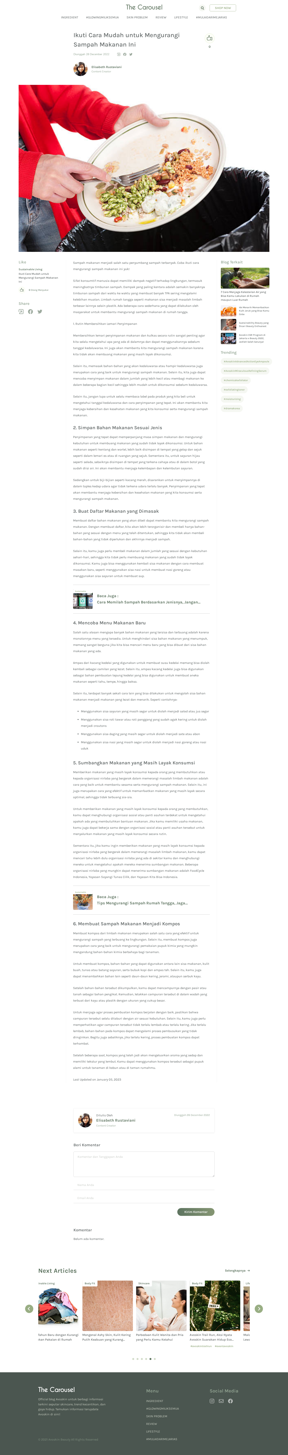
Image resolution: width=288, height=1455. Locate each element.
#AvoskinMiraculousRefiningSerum (245, 370)
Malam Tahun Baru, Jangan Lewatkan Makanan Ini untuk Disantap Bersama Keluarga (220, 1339)
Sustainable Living (30, 269)
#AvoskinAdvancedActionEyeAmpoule (246, 361)
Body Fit (46, 1283)
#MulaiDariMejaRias (211, 17)
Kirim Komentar (195, 1212)
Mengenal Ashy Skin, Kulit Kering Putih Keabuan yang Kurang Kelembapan (62, 1339)
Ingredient (69, 17)
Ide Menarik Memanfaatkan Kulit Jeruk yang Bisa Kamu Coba (254, 311)
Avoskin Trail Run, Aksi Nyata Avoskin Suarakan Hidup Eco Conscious (167, 1339)
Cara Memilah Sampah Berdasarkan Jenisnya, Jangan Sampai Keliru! (147, 602)
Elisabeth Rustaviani (106, 67)
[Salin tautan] (118, 54)
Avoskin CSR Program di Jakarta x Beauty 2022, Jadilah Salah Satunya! (252, 338)
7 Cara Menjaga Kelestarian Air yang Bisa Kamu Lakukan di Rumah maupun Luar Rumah (243, 296)
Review (161, 17)
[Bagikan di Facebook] (124, 54)
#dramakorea (232, 408)
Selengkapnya (235, 1270)
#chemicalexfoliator (236, 380)
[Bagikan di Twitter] (130, 54)
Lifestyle (181, 17)
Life (204, 1283)
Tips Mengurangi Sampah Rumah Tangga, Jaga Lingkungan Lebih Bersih (141, 903)
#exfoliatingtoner (234, 389)
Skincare (99, 1283)
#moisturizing (232, 399)
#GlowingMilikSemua (102, 17)
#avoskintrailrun (157, 1346)
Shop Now (223, 8)
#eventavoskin (180, 1346)
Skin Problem (137, 17)
